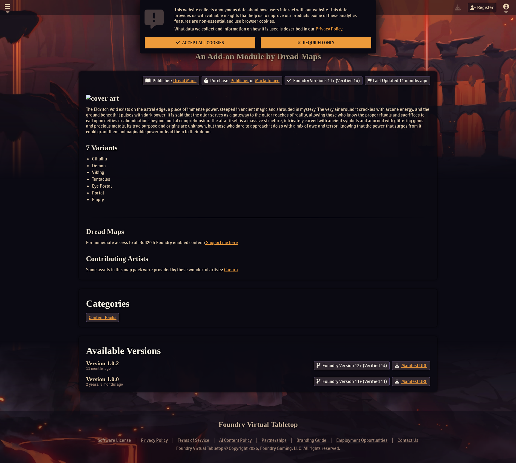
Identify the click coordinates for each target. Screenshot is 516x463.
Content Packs (102, 317)
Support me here (221, 242)
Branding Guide (311, 440)
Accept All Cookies (202, 42)
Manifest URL (414, 365)
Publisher (240, 80)
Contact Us (407, 440)
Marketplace (267, 80)
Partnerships (274, 440)
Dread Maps (184, 80)
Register (485, 7)
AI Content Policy (235, 440)
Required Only (318, 42)
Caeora (231, 269)
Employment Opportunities (362, 440)
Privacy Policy (329, 29)
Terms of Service (193, 440)
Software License (114, 440)
